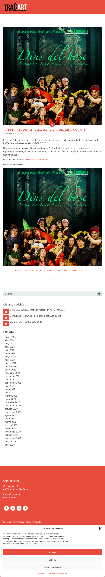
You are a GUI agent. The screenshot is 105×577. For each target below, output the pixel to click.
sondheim (67, 270)
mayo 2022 (10, 357)
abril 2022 (10, 360)
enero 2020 (10, 428)
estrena (58, 270)
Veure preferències (52, 567)
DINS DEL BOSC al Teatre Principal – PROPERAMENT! (44, 130)
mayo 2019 (10, 441)
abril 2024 (10, 340)
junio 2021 (10, 389)
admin (6, 134)
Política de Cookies (44, 573)
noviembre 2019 (13, 432)
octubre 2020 (11, 409)
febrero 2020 (11, 425)
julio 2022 (9, 350)
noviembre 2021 (13, 376)
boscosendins (48, 270)
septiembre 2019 (13, 438)
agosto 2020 (11, 415)
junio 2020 (10, 419)
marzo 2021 (10, 392)
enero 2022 (10, 370)
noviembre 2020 (13, 405)
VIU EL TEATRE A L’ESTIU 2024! (26, 322)
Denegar (52, 560)
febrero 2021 (11, 396)
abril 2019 (10, 445)
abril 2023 (10, 347)
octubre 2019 (11, 435)
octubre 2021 (11, 379)
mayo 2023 (10, 343)
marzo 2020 (10, 422)
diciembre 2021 (12, 373)
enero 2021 (10, 399)
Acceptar (53, 552)
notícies (35, 270)
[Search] (99, 293)
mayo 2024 (10, 337)
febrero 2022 (11, 366)
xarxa (86, 270)
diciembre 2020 (12, 402)
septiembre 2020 (13, 412)
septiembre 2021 (13, 383)
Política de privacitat (59, 573)
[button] (101, 528)
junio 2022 (10, 353)
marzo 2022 (10, 363)
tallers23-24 (77, 270)
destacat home (24, 270)
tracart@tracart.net (12, 494)
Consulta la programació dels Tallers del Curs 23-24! (35, 316)
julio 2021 (9, 386)
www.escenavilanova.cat (37, 160)
